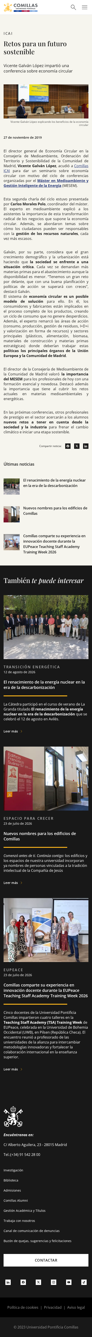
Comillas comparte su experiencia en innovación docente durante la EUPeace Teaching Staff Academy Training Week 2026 (46, 990)
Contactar (46, 1260)
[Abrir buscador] (73, 7)
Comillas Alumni (16, 1200)
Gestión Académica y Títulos (25, 1210)
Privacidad (53, 1307)
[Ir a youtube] (68, 1282)
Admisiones (12, 1190)
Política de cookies (22, 1307)
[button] (46, 491)
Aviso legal (76, 1307)
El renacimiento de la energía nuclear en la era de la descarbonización (44, 684)
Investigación (13, 1170)
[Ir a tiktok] (84, 1282)
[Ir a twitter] (75, 446)
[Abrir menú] (84, 7)
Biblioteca (11, 1180)
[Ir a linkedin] (83, 446)
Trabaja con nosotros (19, 1221)
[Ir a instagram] (53, 1282)
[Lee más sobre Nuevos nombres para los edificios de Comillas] (46, 779)
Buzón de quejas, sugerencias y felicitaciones (37, 1241)
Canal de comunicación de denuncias (32, 1231)
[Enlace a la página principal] (21, 7)
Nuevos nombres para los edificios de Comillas (40, 836)
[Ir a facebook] (66, 446)
